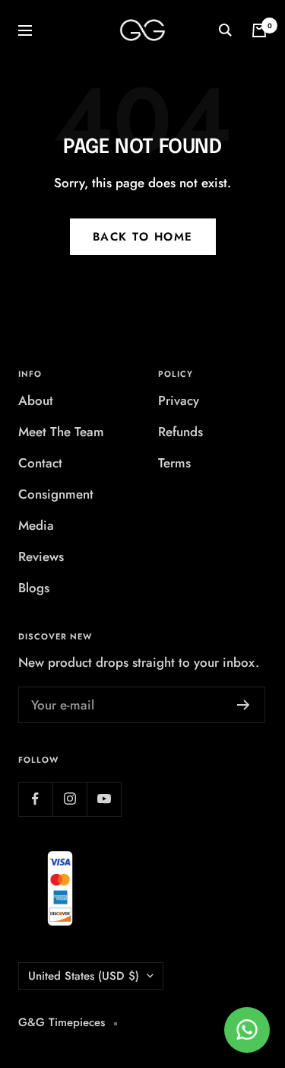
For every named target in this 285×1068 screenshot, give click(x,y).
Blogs (33, 588)
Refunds (180, 431)
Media (36, 525)
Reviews (41, 556)
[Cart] (259, 30)
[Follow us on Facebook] (35, 799)
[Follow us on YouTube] (104, 799)
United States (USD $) (83, 976)
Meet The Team (61, 431)
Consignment (55, 494)
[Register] (243, 705)
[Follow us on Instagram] (69, 799)
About (35, 400)
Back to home (143, 236)
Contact (40, 463)
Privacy (178, 400)
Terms (174, 463)
